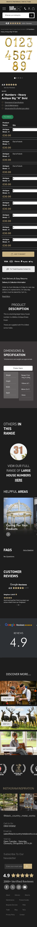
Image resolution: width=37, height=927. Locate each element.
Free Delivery (7, 117)
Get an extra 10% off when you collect (17, 108)
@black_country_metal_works (19, 816)
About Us (9, 1)
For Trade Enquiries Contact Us (20, 269)
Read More (6, 296)
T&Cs (24, 910)
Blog (16, 910)
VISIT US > (6, 724)
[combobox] (18, 15)
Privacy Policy (10, 914)
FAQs (24, 905)
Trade (29, 1)
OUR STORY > (7, 699)
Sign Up (27, 866)
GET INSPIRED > (8, 749)
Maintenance (10, 900)
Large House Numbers (19, 29)
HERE (18, 480)
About (8, 895)
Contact (22, 914)
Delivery (17, 895)
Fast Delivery (17, 1)
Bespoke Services (12, 905)
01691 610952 (10, 826)
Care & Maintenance (11, 105)
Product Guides (24, 900)
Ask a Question (28, 550)
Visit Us (24, 1)
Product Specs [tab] (18, 368)
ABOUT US (7, 693)
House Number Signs (7, 29)
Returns (27, 895)
